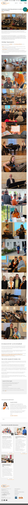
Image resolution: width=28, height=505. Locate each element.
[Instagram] (2, 500)
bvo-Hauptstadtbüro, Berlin (5, 492)
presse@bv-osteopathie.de (14, 415)
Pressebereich (17, 488)
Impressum (17, 493)
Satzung (16, 495)
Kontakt (16, 490)
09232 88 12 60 (17, 0)
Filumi (3, 46)
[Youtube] (7, 0)
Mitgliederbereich (23, 0)
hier (5, 390)
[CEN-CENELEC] (16, 497)
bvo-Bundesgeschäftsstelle (18, 44)
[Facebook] (6, 0)
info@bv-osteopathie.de (11, 0)
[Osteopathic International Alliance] (21, 497)
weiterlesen (10, 478)
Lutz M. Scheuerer (4, 49)
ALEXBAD (10, 44)
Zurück (3, 419)
